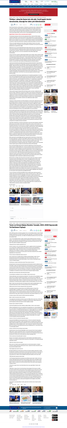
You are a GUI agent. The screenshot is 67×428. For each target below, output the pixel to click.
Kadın (32, 4)
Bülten (31, 6)
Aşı (10, 384)
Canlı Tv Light (11, 417)
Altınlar (33, 415)
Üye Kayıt (45, 416)
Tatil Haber (10, 17)
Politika (42, 6)
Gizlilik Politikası (30, 426)
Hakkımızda (23, 426)
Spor (28, 4)
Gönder (12, 218)
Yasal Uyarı (43, 426)
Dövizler (33, 416)
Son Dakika (11, 4)
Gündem (20, 4)
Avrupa (28, 6)
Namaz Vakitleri (15, 411)
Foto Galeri (36, 4)
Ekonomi (24, 4)
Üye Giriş (45, 415)
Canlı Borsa (26, 415)
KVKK (36, 426)
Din (33, 6)
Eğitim (36, 6)
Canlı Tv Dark (19, 415)
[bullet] (21, 218)
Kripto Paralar (55, 411)
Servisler (15, 4)
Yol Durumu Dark (11, 416)
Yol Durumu (49, 411)
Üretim (25, 384)
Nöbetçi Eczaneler (19, 417)
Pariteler (43, 411)
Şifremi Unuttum (46, 417)
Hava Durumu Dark (12, 415)
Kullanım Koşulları (39, 426)
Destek (18, 384)
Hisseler (38, 411)
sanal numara (19, 420)
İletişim (27, 426)
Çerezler (34, 426)
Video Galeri (40, 416)
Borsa (10, 411)
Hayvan (22, 384)
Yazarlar (45, 4)
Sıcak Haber (40, 420)
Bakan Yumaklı (14, 384)
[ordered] (20, 218)
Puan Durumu (33, 411)
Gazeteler (49, 4)
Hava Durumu (27, 411)
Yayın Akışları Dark (19, 416)
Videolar (41, 4)
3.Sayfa (25, 6)
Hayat (39, 6)
